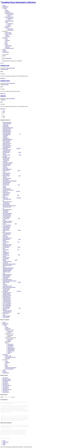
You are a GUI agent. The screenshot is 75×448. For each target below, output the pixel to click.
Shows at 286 (8, 356)
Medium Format (11, 350)
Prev (4, 112)
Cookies (4, 371)
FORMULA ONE (4, 65)
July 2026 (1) (5, 377)
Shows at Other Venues (10, 357)
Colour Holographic (7, 58)
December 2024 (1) (7, 385)
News (4, 370)
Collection (5, 324)
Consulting (7, 358)
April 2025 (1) (6, 384)
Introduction (10, 331)
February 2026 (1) (6, 379)
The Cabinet (8, 341)
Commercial (7, 328)
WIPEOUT (3, 96)
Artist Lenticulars (11, 348)
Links (6, 363)
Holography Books (9, 369)
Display (6, 327)
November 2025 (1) (7, 380)
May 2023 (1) (5, 390)
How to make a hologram (10, 367)
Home (4, 55)
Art (6, 326)
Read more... (3, 78)
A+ (1, 63)
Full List (9, 332)
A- (3, 63)
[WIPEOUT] (3, 99)
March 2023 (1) (6, 392)
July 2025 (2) (5, 381)
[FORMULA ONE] (4, 69)
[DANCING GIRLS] (4, 84)
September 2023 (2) (7, 389)
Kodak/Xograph (11, 349)
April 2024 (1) (6, 388)
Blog (6, 365)
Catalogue (7, 362)
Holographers (11, 345)
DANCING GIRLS (5, 80)
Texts (6, 361)
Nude (9, 353)
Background (5, 323)
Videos (6, 366)
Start (4, 111)
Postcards (10, 352)
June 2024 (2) (5, 387)
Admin (4, 444)
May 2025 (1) (5, 383)
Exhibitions (5, 354)
